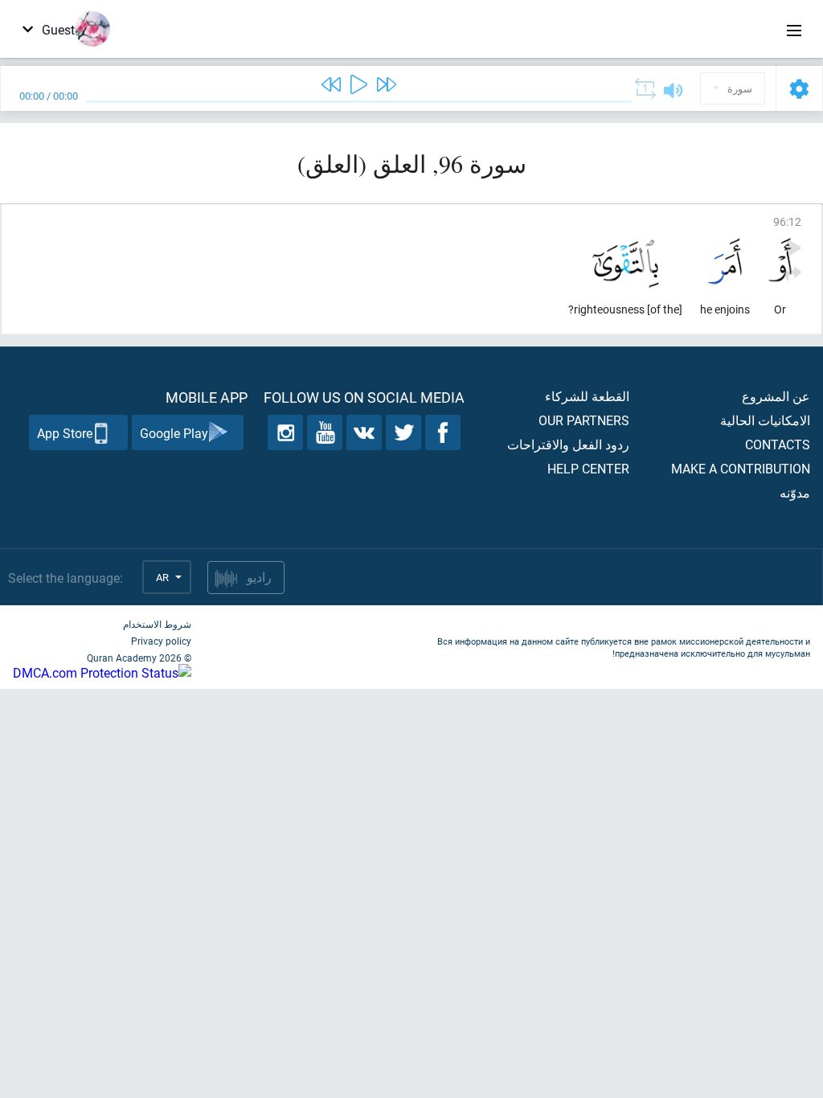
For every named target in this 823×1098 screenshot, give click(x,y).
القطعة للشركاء (587, 395)
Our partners (583, 420)
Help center (588, 468)
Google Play (174, 432)
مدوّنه (795, 492)
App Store (64, 432)
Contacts (777, 444)
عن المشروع (776, 395)
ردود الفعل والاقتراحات (568, 444)
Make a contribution (740, 468)
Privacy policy (161, 640)
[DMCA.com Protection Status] (102, 672)
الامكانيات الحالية (765, 420)
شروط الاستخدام (157, 623)
